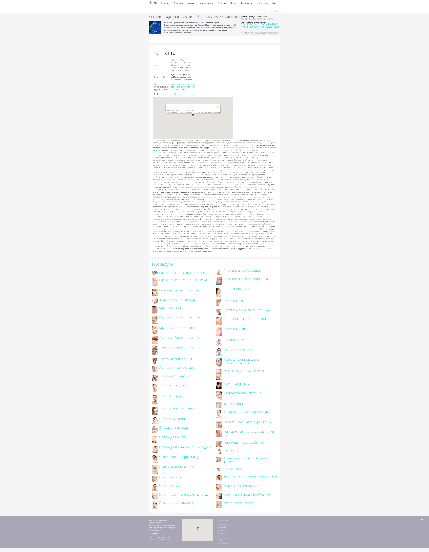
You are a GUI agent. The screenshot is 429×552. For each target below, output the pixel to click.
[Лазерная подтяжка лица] (155, 369)
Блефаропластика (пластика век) (183, 272)
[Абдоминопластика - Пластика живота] (219, 459)
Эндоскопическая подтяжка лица (247, 411)
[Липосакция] (219, 451)
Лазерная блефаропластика (180, 337)
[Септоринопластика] (219, 351)
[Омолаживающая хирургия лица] (219, 424)
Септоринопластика (238, 349)
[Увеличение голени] (219, 504)
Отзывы (222, 3)
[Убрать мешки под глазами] (219, 374)
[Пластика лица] (155, 478)
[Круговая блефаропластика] (155, 320)
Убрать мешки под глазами (243, 370)
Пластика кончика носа (176, 467)
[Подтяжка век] (219, 302)
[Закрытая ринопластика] (155, 301)
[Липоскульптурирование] (155, 411)
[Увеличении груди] (219, 385)
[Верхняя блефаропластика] (155, 292)
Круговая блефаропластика (179, 317)
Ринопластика (233, 340)
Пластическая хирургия (176, 502)
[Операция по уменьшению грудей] (155, 449)
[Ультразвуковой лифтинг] (219, 395)
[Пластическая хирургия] (155, 504)
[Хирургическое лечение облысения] (219, 478)
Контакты (263, 3)
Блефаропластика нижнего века (183, 280)
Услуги (191, 3)
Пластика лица (170, 477)
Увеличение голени (238, 502)
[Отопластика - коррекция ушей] (155, 459)
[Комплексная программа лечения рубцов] (219, 433)
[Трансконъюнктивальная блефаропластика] (219, 362)
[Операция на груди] (155, 429)
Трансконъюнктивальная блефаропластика (242, 361)
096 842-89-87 (177, 87)
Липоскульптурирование (178, 408)
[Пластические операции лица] (219, 281)
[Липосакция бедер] (155, 388)
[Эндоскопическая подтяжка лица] (219, 414)
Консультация (206, 3)
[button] (193, 116)
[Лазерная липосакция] (155, 360)
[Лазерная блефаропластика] (155, 340)
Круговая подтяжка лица (177, 328)
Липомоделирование (175, 376)
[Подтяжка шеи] (219, 331)
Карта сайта (223, 520)
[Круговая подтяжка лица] (155, 330)
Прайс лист (222, 537)
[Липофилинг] (219, 469)
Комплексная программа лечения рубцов (248, 433)
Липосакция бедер (173, 385)
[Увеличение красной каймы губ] (219, 495)
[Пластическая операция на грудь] (155, 496)
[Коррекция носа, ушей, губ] (219, 443)
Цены (233, 3)
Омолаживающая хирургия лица (247, 422)
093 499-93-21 (189, 87)
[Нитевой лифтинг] (155, 420)
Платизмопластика (237, 289)
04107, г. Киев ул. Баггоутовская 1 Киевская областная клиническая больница (257, 18)
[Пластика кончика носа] (155, 469)
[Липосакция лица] (155, 399)
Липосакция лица (172, 396)
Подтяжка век (233, 301)
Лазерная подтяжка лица (177, 367)
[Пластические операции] (219, 272)
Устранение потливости (241, 485)
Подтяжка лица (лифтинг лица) (246, 310)
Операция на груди (173, 427)
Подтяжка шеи (234, 329)
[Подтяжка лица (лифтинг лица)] (219, 311)
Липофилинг (232, 469)
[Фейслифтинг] (219, 405)
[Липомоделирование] (155, 378)
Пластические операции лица (245, 279)
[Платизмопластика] (219, 292)
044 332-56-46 (177, 84)
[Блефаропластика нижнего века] (155, 282)
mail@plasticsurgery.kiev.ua (183, 94)
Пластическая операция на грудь (184, 494)
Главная (165, 3)
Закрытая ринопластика (177, 300)
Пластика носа (170, 485)
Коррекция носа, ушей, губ (243, 442)
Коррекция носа (171, 307)
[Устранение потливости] (219, 487)
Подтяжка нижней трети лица (245, 318)
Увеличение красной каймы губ (247, 494)
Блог (274, 3)
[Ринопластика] (219, 342)
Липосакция (232, 450)
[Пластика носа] (155, 487)
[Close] (217, 107)
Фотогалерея (247, 3)
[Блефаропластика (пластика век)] (155, 272)
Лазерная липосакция (175, 359)
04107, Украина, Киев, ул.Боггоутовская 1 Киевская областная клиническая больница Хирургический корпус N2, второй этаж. (163, 525)
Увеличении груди (237, 383)
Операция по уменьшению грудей (185, 447)
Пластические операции (241, 270)
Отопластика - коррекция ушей (182, 456)
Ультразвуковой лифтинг (242, 393)
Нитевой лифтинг (172, 419)
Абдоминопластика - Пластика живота (245, 460)
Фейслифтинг (233, 404)
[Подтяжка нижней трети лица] (219, 321)
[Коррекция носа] (155, 309)
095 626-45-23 (189, 84)
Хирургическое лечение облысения (250, 476)
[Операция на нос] (155, 439)
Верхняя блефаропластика (179, 290)
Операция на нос (172, 437)
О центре (178, 3)
